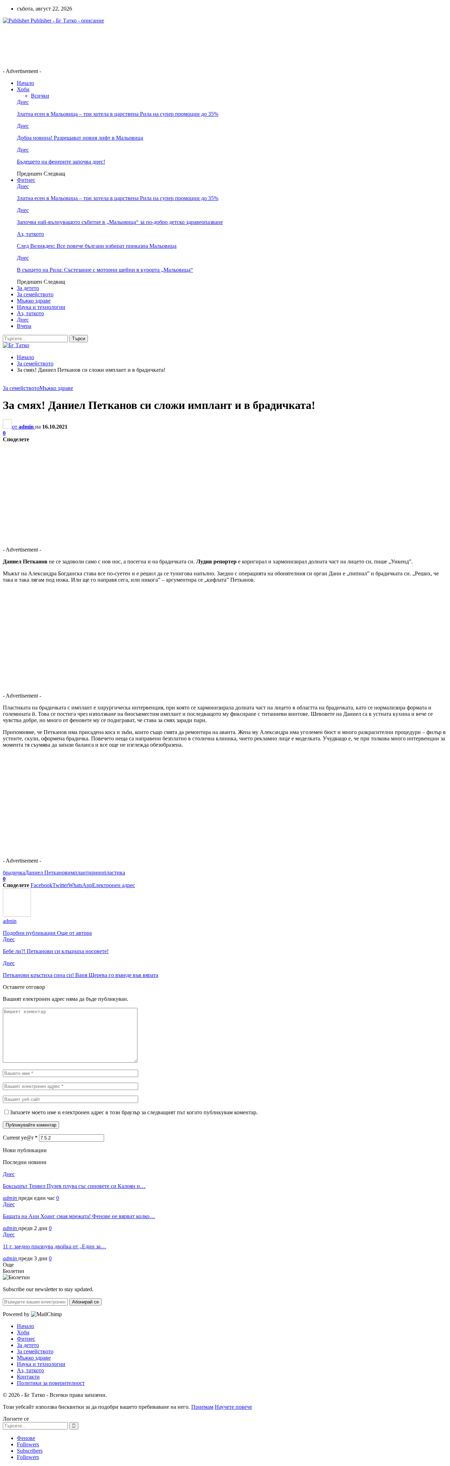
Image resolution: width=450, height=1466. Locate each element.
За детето (28, 288)
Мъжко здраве (34, 301)
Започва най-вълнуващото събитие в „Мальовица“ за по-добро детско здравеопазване (120, 222)
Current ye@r (20, 1138)
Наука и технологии (41, 307)
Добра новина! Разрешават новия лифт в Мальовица (80, 138)
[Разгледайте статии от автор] (17, 915)
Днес (23, 102)
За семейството (35, 294)
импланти (79, 873)
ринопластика (108, 873)
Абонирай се (85, 1302)
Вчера (24, 326)
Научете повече (233, 1407)
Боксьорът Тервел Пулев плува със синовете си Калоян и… (74, 1186)
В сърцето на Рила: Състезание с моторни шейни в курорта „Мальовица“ (105, 270)
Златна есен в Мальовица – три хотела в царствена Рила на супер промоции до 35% (117, 114)
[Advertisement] (131, 45)
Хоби (23, 89)
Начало (25, 83)
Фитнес (26, 180)
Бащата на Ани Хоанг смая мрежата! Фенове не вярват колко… (79, 1216)
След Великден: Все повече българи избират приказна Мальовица (96, 246)
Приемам (202, 1407)
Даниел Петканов (46, 873)
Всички (40, 96)
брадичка (14, 873)
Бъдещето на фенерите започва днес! (61, 162)
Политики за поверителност (51, 1383)
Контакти (28, 1377)
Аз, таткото (30, 234)
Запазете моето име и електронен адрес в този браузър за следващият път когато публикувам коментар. (134, 1112)
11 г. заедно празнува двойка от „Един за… (54, 1246)
